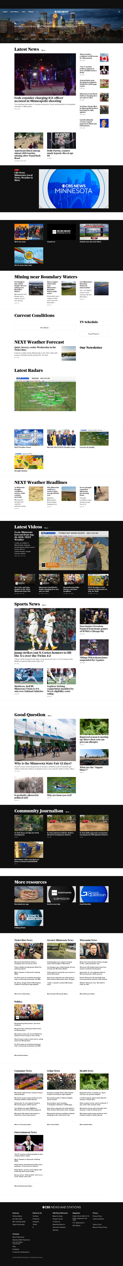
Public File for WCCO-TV (81, 1216)
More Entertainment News (23, 1186)
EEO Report (76, 1225)
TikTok (35, 1224)
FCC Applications (78, 1223)
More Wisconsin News (87, 994)
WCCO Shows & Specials (53, 39)
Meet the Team (58, 1216)
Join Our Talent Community (17, 1242)
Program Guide (58, 1219)
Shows (31, 11)
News (17, 39)
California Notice (98, 1219)
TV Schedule (89, 322)
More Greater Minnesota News (57, 994)
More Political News (21, 1055)
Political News (17, 1216)
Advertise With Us (59, 1224)
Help (14, 1246)
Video (41, 39)
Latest (5, 11)
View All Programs (93, 334)
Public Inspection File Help (80, 1219)
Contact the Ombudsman (20, 1252)
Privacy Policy (97, 1216)
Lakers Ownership (18, 1224)
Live (23, 12)
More (43, 50)
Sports (33, 39)
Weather (25, 39)
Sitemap (55, 1230)
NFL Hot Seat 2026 (18, 1221)
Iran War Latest (17, 1219)
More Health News (86, 1124)
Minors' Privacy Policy (100, 1227)
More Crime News (53, 1124)
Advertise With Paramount (21, 1240)
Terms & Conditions (59, 1227)
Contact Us (56, 1221)
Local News (14, 11)
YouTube (35, 1216)
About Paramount (18, 1237)
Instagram (36, 1221)
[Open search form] (119, 12)
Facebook (36, 1219)
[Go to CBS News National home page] (61, 12)
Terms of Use (97, 1224)
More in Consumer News (22, 1124)
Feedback (15, 1249)
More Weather (44, 328)
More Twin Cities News (22, 994)
